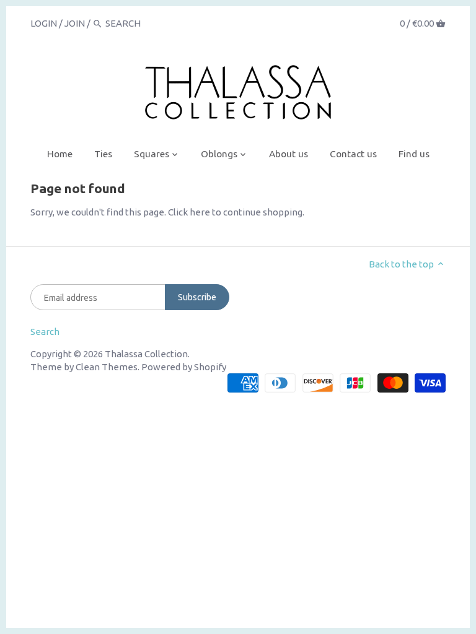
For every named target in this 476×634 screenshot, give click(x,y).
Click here (189, 212)
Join (74, 23)
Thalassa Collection (146, 354)
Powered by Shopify (183, 367)
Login (43, 23)
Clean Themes (107, 367)
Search (45, 331)
